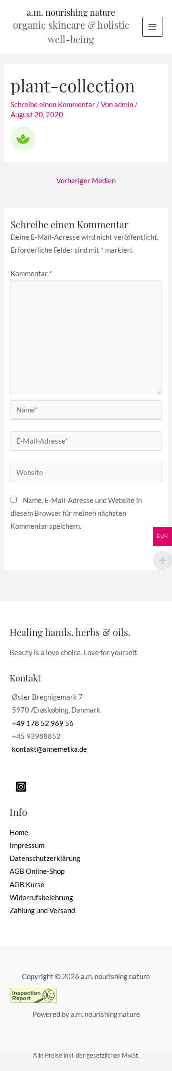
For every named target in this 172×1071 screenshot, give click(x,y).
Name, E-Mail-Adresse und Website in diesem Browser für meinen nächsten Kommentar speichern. (76, 513)
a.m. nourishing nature (71, 12)
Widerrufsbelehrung (41, 897)
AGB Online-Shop (37, 871)
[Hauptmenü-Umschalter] (152, 27)
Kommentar (31, 273)
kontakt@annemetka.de (49, 749)
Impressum (27, 845)
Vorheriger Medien (86, 181)
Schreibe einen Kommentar (53, 104)
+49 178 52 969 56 (43, 723)
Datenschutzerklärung (45, 858)
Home (19, 832)
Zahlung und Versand (42, 910)
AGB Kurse (27, 885)
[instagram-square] (23, 786)
